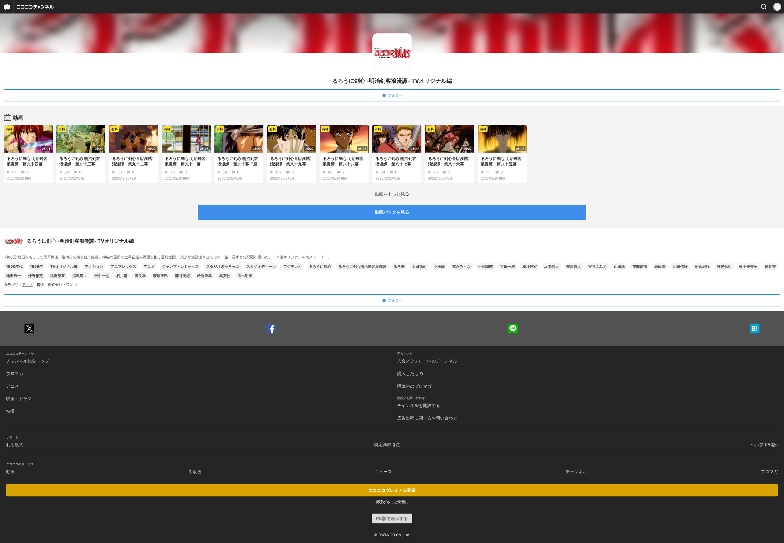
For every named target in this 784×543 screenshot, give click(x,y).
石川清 (121, 275)
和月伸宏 (529, 266)
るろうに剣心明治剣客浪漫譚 (362, 266)
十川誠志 (485, 266)
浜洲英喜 (57, 275)
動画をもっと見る (392, 193)
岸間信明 (639, 266)
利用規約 (14, 444)
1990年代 (14, 266)
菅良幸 (140, 275)
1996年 (36, 266)
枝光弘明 (724, 266)
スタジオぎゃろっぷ (222, 266)
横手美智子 (748, 266)
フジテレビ (292, 266)
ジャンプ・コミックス (180, 266)
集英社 (224, 275)
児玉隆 (439, 266)
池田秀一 (13, 275)
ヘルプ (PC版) (764, 444)
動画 (10, 471)
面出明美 (245, 275)
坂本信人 (551, 266)
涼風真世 (79, 275)
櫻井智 (770, 266)
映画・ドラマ (19, 398)
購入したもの (410, 373)
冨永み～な (461, 266)
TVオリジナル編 (63, 266)
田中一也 (101, 275)
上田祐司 (419, 266)
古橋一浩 (507, 266)
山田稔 (619, 266)
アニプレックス (123, 266)
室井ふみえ (597, 266)
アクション (94, 266)
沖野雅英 (35, 275)
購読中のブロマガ (414, 386)
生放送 (194, 471)
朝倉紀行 (702, 266)
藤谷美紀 (182, 275)
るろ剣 (399, 266)
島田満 (659, 266)
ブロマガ (14, 373)
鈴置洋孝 (204, 275)
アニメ (149, 266)
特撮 (10, 411)
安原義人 (573, 266)
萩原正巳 (160, 275)
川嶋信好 (680, 266)
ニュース (383, 471)
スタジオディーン (261, 266)
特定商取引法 (387, 444)
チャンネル (576, 471)
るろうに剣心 (320, 266)
